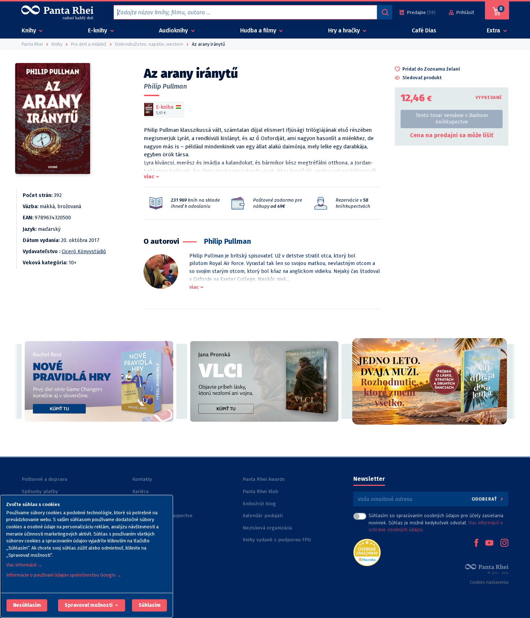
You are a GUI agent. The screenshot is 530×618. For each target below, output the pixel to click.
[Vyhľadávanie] (384, 12)
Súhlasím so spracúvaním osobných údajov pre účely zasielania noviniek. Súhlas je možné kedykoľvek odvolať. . (435, 522)
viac (149, 176)
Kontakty (142, 479)
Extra (494, 30)
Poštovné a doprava (44, 479)
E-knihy (98, 30)
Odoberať (485, 499)
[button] (26, 605)
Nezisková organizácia (267, 528)
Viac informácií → (24, 565)
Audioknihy (174, 30)
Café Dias (424, 30)
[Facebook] (476, 543)
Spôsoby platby (40, 491)
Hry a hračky (344, 30)
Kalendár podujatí (263, 515)
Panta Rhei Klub (260, 491)
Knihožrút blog (259, 504)
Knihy (29, 30)
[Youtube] (489, 543)
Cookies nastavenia (489, 582)
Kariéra (140, 491)
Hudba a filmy (259, 30)
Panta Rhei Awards (264, 479)
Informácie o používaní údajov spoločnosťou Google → (64, 575)
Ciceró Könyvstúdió (84, 251)
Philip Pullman (165, 86)
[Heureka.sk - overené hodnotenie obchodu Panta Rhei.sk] (367, 551)
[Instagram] (504, 543)
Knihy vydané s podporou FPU (277, 540)
